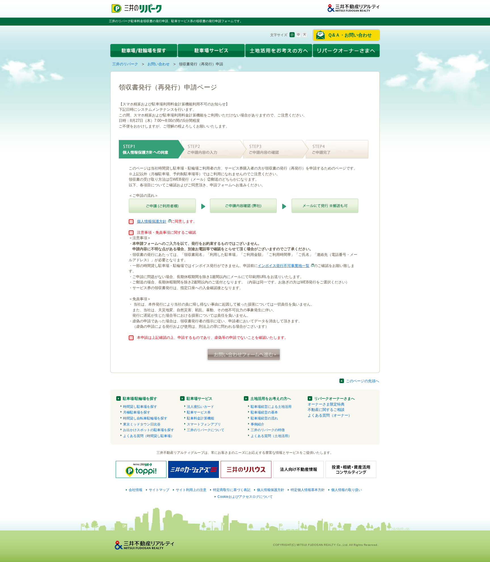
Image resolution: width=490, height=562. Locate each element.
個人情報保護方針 (151, 221)
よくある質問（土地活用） (271, 436)
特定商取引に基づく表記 (231, 490)
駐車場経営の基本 (264, 412)
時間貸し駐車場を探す (140, 407)
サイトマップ (159, 490)
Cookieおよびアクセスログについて (245, 497)
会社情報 (135, 490)
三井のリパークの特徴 (268, 430)
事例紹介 (257, 424)
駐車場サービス (199, 398)
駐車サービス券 (199, 412)
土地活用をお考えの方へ (270, 398)
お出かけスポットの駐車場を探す (148, 430)
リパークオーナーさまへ (334, 398)
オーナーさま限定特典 (326, 404)
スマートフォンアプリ (204, 424)
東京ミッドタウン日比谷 (141, 424)
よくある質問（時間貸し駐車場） (148, 436)
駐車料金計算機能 (200, 418)
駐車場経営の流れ (264, 418)
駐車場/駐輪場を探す (140, 398)
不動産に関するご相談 (326, 410)
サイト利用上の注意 (191, 490)
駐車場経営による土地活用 (271, 407)
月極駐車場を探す (136, 412)
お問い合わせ (158, 64)
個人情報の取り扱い (346, 490)
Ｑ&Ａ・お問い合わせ (350, 35)
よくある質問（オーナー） (330, 415)
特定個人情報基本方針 (308, 490)
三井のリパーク (125, 64)
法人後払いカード (200, 407)
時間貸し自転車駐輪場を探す (145, 418)
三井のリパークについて (205, 430)
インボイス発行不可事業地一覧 (283, 266)
